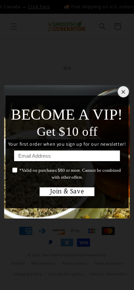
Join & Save (67, 192)
